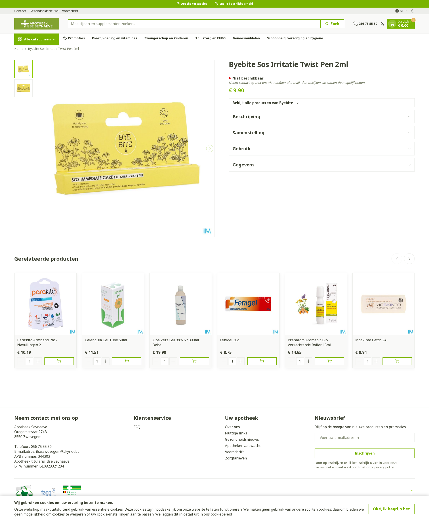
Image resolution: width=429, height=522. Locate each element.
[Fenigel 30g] (248, 304)
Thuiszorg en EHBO (210, 38)
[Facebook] (411, 492)
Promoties (76, 38)
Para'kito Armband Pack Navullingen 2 (37, 342)
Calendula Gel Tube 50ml (106, 340)
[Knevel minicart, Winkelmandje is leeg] (392, 24)
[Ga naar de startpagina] (36, 24)
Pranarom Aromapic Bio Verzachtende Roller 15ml (309, 342)
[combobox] (194, 23)
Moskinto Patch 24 (370, 340)
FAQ (137, 426)
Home (18, 48)
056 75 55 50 (41, 446)
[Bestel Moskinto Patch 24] (397, 361)
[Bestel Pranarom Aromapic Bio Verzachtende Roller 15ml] (329, 361)
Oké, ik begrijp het (391, 509)
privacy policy (383, 467)
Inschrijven (365, 453)
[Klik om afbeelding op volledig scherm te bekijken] (125, 148)
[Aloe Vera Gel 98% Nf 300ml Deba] (181, 304)
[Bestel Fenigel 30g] (262, 361)
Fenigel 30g (229, 340)
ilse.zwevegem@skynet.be (58, 451)
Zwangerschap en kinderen (166, 38)
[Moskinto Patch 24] (383, 304)
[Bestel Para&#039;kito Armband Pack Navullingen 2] (59, 361)
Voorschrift (70, 11)
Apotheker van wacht (243, 445)
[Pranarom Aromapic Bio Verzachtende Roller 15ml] (316, 304)
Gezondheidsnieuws (44, 11)
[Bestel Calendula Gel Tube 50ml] (126, 361)
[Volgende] (209, 148)
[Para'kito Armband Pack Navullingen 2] (45, 304)
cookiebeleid (221, 514)
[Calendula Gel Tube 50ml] (113, 304)
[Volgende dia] (409, 258)
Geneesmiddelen (246, 38)
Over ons (232, 426)
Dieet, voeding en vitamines (114, 38)
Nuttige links (236, 433)
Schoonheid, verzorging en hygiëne (295, 38)
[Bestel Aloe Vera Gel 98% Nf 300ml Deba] (194, 361)
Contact (20, 11)
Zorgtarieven (236, 458)
